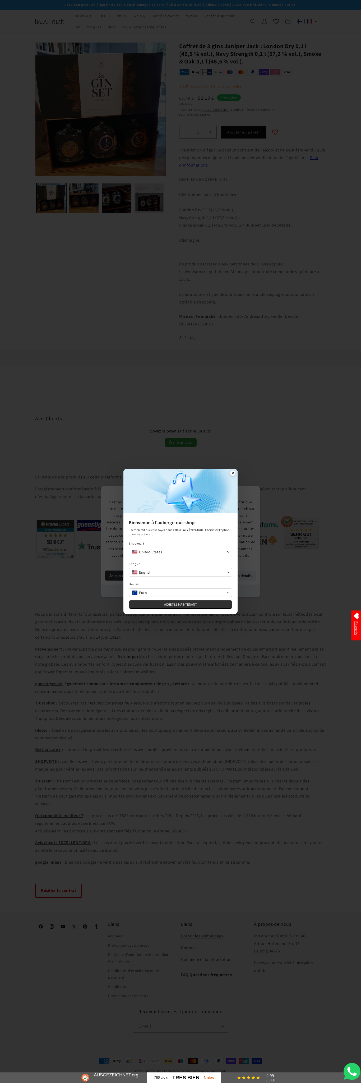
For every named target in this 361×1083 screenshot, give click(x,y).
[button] (180, 552)
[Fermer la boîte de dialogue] (233, 473)
